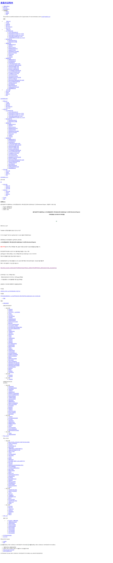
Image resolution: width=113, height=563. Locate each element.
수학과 (10, 336)
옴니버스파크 (11, 499)
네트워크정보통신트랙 (13, 66)
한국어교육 (11, 54)
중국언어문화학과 (12, 356)
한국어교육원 (11, 484)
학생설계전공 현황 (12, 41)
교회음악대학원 (12, 434)
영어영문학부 (11, 345)
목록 (4, 298)
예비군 (10, 498)
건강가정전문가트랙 (13, 76)
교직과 (10, 313)
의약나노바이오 (12, 47)
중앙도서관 (11, 473)
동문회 (10, 458)
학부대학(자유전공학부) (13, 365)
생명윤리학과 (11, 422)
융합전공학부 (11, 346)
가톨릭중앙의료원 (12, 522)
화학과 (10, 369)
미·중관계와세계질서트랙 (14, 63)
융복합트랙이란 (12, 59)
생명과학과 (11, 400)
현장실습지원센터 (12, 485)
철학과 (10, 357)
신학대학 (10, 379)
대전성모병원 (11, 533)
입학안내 (10, 510)
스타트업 (10, 56)
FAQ (7, 95)
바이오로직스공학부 (13, 325)
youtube (4, 541)
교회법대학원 (11, 392)
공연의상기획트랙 (12, 78)
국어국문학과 (11, 316)
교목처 (10, 452)
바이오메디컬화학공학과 (14, 328)
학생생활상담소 (12, 483)
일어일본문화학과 (12, 353)
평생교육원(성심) (12, 478)
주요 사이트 (6, 435)
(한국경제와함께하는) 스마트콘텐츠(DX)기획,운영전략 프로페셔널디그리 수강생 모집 (20, 296)
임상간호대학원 (12, 427)
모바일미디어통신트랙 (13, 67)
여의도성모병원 (12, 524)
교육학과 (10, 390)
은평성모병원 (11, 528)
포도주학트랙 (11, 84)
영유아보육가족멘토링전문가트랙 (16, 80)
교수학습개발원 (12, 454)
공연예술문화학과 (12, 388)
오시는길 (5, 536)
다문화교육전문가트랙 (13, 87)
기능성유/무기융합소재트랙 (14, 65)
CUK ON (10, 444)
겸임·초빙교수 (9, 26)
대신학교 (10, 506)
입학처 (10, 472)
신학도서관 (11, 509)
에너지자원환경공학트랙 (14, 81)
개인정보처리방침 (7, 535)
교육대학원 (11, 389)
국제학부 (10, 317)
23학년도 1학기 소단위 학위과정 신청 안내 (10, 291)
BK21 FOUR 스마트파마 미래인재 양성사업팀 (18, 442)
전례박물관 (11, 511)
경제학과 (10, 310)
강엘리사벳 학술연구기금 (14, 450)
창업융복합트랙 (12, 88)
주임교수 (8, 25)
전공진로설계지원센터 (13, 474)
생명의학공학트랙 (12, 85)
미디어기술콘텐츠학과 (13, 324)
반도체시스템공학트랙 (13, 69)
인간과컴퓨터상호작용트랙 (14, 70)
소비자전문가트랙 (12, 74)
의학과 (10, 426)
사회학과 (10, 332)
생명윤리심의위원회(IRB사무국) (15, 465)
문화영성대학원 (12, 396)
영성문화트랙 (11, 62)
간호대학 (10, 376)
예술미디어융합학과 (13, 403)
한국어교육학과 (12, 412)
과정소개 (8, 29)
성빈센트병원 (11, 531)
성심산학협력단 (12, 466)
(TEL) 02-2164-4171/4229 (8, 549)
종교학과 (10, 407)
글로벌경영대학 (12, 319)
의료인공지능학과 (12, 404)
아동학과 (10, 340)
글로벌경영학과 (12, 320)
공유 (4, 199)
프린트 (4, 197)
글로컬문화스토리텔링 (13, 51)
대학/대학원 (6, 303)
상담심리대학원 (12, 398)
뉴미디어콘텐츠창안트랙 (14, 72)
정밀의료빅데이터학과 (13, 430)
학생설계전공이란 (12, 40)
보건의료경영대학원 (13, 418)
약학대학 (10, 342)
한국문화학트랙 (12, 61)
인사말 (7, 22)
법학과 (10, 330)
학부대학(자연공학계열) (13, 364)
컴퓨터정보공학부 (12, 358)
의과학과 (10, 425)
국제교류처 (11, 455)
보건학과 (10, 419)
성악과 (10, 335)
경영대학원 (11, 386)
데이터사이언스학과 (13, 321)
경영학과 (10, 309)
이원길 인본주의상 (12, 443)
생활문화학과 (11, 401)
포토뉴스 (8, 93)
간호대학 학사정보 (12, 489)
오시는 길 (8, 28)
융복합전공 (8, 43)
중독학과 (10, 408)
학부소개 (8, 21)
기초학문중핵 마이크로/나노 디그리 (16, 37)
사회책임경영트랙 (12, 83)
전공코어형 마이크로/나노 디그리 (16, 33)
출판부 (10, 513)
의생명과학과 (11, 350)
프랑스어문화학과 (12, 361)
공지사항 (8, 89)
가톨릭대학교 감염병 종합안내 (15, 448)
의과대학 (10, 375)
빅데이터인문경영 (12, 52)
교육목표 (8, 24)
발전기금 (10, 462)
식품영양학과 (11, 338)
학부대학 (10, 480)
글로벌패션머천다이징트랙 (14, 77)
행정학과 (10, 368)
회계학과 (10, 371)
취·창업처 (10, 477)
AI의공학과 (11, 372)
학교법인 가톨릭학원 (13, 520)
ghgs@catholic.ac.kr (7, 551)
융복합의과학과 (12, 423)
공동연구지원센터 (12, 491)
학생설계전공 (9, 39)
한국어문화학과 (12, 366)
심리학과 (10, 339)
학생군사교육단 (12, 481)
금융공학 (10, 46)
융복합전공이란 (12, 44)
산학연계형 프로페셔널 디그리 (15, 36)
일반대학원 (11, 405)
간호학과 (10, 416)
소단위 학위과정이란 (13, 32)
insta (4, 542)
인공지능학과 (11, 351)
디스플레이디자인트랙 (13, 73)
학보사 (10, 487)
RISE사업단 (11, 447)
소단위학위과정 (9, 30)
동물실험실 (11, 459)
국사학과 (10, 314)
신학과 (10, 433)
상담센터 (10, 463)
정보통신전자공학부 (13, 354)
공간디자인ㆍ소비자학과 (14, 312)
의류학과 (10, 349)
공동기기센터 (11, 451)
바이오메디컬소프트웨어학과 (15, 327)
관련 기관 (5, 515)
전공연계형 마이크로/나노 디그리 (16, 35)
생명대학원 (11, 420)
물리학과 (10, 323)
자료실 (7, 92)
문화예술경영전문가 (13, 48)
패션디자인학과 (12, 411)
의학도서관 (11, 502)
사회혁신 (10, 55)
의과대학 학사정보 (12, 500)
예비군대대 (11, 469)
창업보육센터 (11, 476)
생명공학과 (11, 334)
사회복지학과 (11, 331)
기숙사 (10, 457)
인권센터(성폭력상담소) (13, 467)
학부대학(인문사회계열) (13, 362)
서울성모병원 (11, 523)
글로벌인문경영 (12, 50)
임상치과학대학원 (12, 429)
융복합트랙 (8, 58)
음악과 (10, 347)
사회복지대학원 (12, 397)
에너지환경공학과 (12, 343)
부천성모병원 (11, 527)
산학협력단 (11, 495)
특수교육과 (11, 360)
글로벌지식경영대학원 (13, 393)
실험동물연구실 (12, 496)
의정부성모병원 (12, 526)
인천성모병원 (11, 530)
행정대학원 (11, 414)
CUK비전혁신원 (12, 446)
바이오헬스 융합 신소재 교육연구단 (16, 461)
